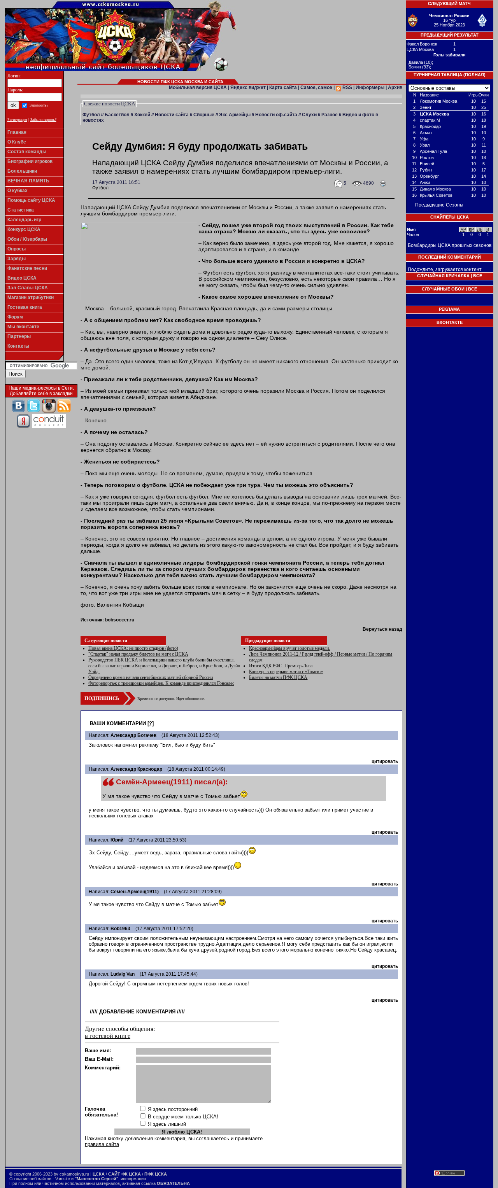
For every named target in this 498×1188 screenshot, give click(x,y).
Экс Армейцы (235, 114)
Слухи (309, 114)
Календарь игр (24, 219)
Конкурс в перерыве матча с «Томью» (286, 671)
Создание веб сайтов (30, 1178)
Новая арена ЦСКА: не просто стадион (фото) (133, 648)
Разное (329, 114)
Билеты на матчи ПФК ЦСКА (278, 677)
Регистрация (17, 119)
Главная (16, 132)
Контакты (18, 346)
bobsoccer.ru (119, 620)
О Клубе (16, 142)
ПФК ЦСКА (155, 1174)
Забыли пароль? (43, 119)
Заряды (16, 258)
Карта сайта (283, 87)
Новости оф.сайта (276, 114)
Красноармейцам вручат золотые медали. (289, 648)
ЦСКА (99, 1174)
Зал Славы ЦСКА (27, 287)
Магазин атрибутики (30, 297)
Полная (474, 74)
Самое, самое (316, 87)
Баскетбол (117, 114)
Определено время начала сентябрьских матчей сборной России (150, 677)
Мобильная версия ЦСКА (198, 87)
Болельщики (22, 171)
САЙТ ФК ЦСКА (124, 1174)
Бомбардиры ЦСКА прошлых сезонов (449, 245)
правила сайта (102, 1144)
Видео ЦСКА (22, 278)
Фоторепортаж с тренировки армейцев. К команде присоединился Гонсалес (161, 683)
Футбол (91, 114)
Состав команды (26, 151)
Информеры (370, 87)
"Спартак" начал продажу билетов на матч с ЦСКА (138, 654)
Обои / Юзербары (27, 239)
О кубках (17, 190)
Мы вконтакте (23, 326)
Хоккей (142, 114)
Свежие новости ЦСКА (109, 104)
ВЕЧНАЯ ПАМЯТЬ (28, 181)
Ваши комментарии (118, 723)
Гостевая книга (24, 307)
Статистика (20, 210)
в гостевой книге (107, 1035)
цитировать (385, 761)
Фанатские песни (27, 268)
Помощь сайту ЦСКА (31, 200)
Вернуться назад (382, 629)
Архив (395, 87)
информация (133, 1178)
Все (477, 275)
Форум (15, 317)
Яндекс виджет (248, 87)
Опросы (16, 249)
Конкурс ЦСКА (23, 229)
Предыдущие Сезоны (439, 205)
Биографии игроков (30, 161)
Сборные (203, 114)
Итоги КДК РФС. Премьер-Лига (280, 665)
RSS (346, 87)
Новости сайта (172, 114)
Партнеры (19, 336)
